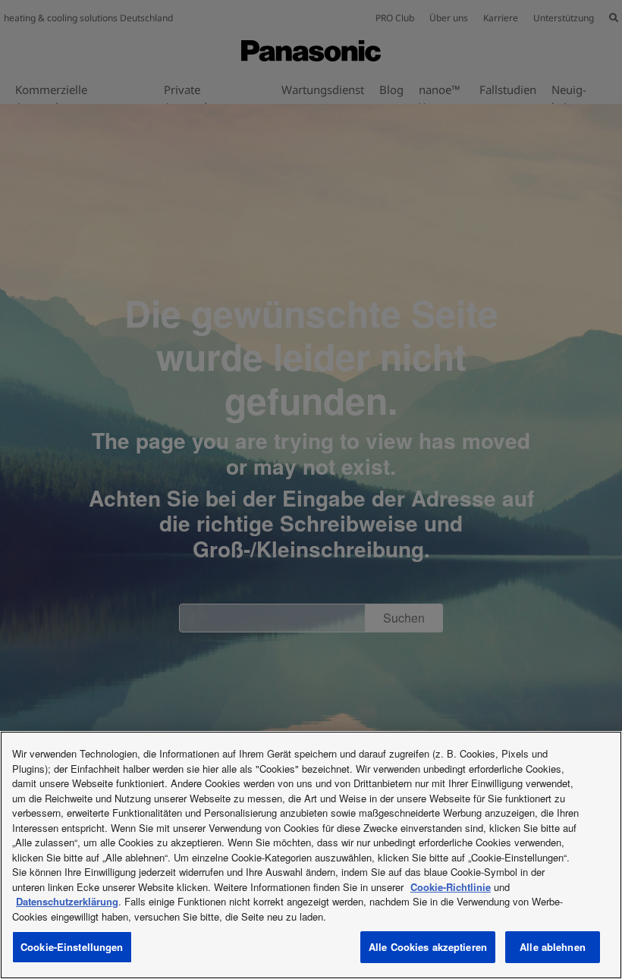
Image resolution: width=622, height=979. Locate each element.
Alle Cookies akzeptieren (428, 947)
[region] (311, 855)
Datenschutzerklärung (67, 901)
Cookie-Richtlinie (450, 887)
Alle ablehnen (553, 947)
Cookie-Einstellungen (72, 947)
